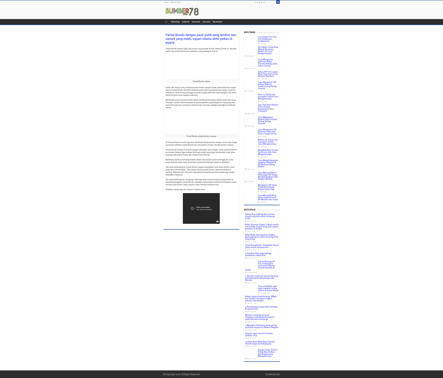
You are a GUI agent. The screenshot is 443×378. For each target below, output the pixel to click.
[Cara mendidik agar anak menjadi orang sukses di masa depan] (251, 289)
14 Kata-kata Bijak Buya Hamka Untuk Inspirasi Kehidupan (260, 342)
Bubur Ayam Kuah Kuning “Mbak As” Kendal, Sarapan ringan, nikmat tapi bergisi (261, 298)
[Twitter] (257, 2)
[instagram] (264, 2)
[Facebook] (255, 2)
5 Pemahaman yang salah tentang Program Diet (261, 307)
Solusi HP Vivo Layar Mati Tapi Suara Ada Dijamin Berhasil (268, 73)
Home (166, 21)
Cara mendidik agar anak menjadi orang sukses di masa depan (268, 288)
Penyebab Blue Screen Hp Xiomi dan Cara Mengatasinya (268, 152)
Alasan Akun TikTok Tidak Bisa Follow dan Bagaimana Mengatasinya (267, 352)
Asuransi (206, 22)
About (166, 2)
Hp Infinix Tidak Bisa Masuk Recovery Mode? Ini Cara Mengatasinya (268, 50)
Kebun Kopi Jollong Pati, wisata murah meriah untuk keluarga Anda (260, 216)
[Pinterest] (259, 2)
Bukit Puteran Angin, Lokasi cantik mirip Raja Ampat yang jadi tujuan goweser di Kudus (262, 226)
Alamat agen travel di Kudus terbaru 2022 (259, 334)
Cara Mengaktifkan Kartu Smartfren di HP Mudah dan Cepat (268, 197)
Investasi (196, 22)
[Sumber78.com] (182, 11)
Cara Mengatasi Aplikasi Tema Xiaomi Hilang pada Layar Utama (267, 62)
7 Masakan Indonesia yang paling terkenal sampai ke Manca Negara (261, 326)
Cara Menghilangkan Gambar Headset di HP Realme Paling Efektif (268, 163)
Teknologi (175, 22)
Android (185, 22)
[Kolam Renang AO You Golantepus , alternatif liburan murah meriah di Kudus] (251, 264)
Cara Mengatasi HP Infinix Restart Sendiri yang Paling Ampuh (267, 85)
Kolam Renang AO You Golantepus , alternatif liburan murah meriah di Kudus (260, 265)
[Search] (278, 2)
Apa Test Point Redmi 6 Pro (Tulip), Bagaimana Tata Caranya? (268, 107)
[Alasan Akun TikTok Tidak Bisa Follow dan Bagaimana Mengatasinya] (251, 353)
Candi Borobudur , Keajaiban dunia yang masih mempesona (261, 246)
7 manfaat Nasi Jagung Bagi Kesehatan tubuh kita (258, 254)
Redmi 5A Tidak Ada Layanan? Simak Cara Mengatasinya (268, 141)
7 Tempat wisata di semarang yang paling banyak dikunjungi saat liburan (261, 277)
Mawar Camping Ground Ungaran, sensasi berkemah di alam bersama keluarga (259, 316)
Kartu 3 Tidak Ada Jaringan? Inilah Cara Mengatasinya (268, 96)
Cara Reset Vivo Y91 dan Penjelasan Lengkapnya (267, 38)
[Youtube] (262, 2)
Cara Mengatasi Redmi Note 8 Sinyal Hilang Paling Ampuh (267, 120)
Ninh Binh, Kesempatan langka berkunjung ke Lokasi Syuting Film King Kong (261, 236)
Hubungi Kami (176, 2)
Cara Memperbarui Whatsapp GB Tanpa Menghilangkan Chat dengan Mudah (268, 175)
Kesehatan (217, 22)
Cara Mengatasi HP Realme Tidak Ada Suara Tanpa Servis (267, 131)
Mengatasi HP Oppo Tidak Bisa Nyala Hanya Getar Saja (267, 187)
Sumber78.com (273, 374)
